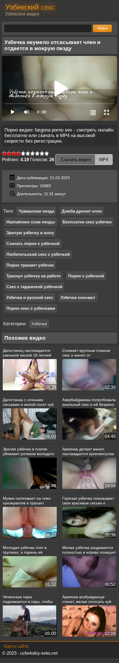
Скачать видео (84, 159)
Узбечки (39, 323)
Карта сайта (16, 646)
